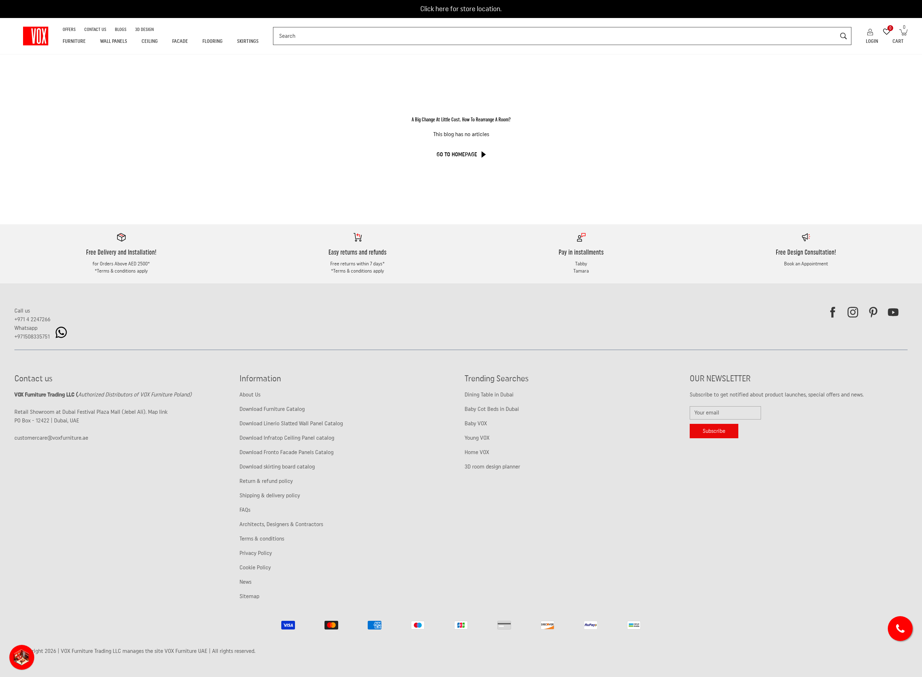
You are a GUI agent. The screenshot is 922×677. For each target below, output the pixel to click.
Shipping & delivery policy (270, 495)
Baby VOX (476, 423)
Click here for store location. (461, 9)
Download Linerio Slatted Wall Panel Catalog (291, 423)
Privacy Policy (256, 553)
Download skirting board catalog (277, 467)
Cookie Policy (255, 567)
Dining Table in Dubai (489, 395)
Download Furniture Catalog (272, 409)
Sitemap (249, 596)
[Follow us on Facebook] (832, 312)
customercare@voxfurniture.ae (51, 438)
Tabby (581, 263)
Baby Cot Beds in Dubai (492, 409)
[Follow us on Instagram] (853, 312)
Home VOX (477, 452)
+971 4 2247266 (32, 319)
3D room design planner (492, 467)
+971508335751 (32, 337)
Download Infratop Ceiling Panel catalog (287, 438)
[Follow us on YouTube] (893, 312)
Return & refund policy (266, 481)
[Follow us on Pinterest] (873, 312)
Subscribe (714, 431)
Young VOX (477, 438)
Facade (180, 41)
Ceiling (150, 41)
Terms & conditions (262, 539)
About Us (250, 395)
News (245, 582)
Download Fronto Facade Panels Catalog (287, 452)
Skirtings (248, 41)
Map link (157, 412)
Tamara (581, 271)
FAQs (245, 510)
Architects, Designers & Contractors (281, 524)
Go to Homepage (457, 154)
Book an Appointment (806, 263)
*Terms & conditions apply (121, 271)
